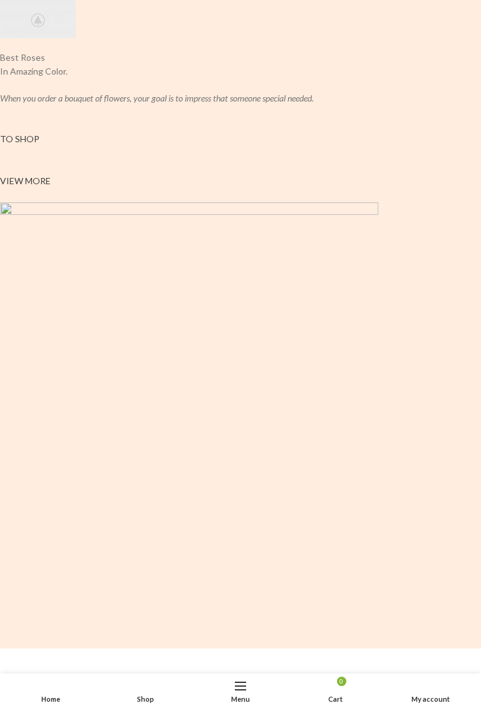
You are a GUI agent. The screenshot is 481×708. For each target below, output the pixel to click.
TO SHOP (19, 138)
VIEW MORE (25, 180)
